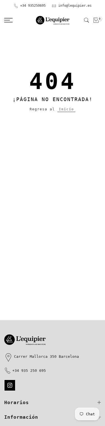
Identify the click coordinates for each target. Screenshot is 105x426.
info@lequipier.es (75, 6)
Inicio (66, 109)
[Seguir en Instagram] (9, 385)
